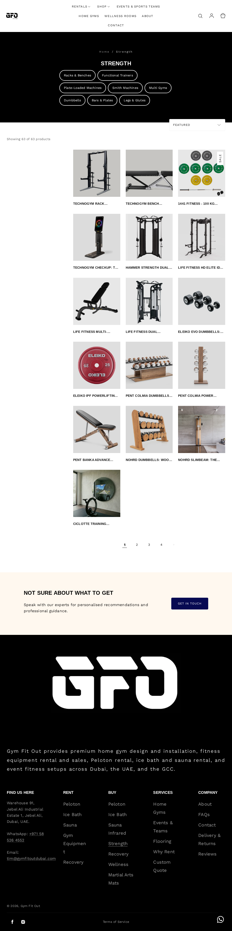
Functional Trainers (117, 75)
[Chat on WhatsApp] (220, 919)
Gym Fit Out (30, 906)
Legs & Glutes (134, 100)
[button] (200, 16)
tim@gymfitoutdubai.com (31, 858)
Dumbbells (72, 100)
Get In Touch (190, 603)
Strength (124, 51)
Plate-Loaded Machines (83, 88)
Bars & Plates (102, 100)
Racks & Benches (77, 75)
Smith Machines (125, 88)
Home (105, 51)
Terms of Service (116, 922)
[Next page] (174, 545)
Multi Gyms (158, 88)
